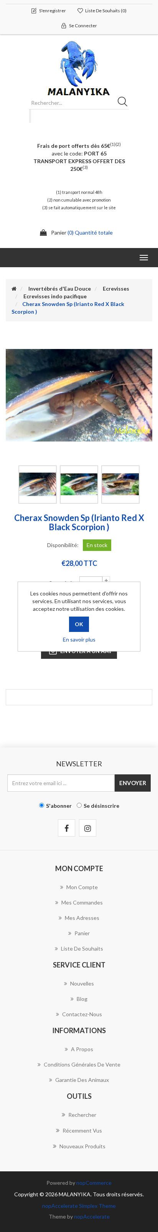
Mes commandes (82, 902)
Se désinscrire (101, 805)
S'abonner (59, 805)
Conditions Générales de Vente (82, 1064)
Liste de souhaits (82, 948)
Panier (82, 933)
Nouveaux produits (82, 1146)
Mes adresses (82, 917)
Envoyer (132, 782)
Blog (82, 999)
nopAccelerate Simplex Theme (79, 1205)
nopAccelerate (92, 1216)
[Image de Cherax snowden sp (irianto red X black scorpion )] (37, 484)
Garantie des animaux (82, 1080)
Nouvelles (82, 983)
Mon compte (82, 887)
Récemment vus (82, 1130)
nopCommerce (94, 1182)
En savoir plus (79, 639)
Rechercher (125, 102)
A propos (82, 1049)
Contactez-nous (82, 1014)
